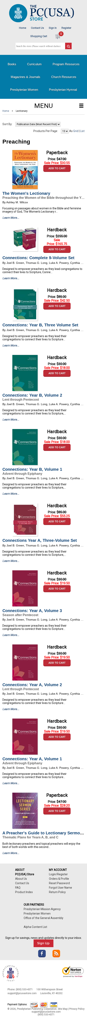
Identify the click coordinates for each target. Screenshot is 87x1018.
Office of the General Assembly (43, 918)
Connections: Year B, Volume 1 (32, 469)
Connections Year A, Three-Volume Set (39, 540)
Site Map (62, 1008)
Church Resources (63, 77)
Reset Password (59, 883)
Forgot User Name (60, 887)
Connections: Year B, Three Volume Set (40, 325)
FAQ (17, 887)
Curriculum (34, 64)
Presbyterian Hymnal (63, 89)
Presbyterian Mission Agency (42, 909)
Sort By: (7, 124)
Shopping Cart (38, 36)
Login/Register (58, 874)
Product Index (24, 892)
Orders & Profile (59, 878)
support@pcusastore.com (22, 993)
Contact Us (37, 27)
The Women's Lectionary (26, 193)
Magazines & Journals (25, 77)
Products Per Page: (45, 131)
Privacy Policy (77, 1008)
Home (22, 27)
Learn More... (10, 217)
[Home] (41, 21)
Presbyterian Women (24, 89)
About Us (21, 878)
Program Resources (66, 64)
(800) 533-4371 (24, 989)
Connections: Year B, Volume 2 (32, 395)
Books (12, 64)
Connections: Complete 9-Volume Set (38, 258)
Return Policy (57, 892)
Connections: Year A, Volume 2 (32, 685)
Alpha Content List (35, 927)
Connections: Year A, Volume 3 (32, 610)
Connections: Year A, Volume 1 (32, 759)
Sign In (53, 27)
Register (66, 27)
